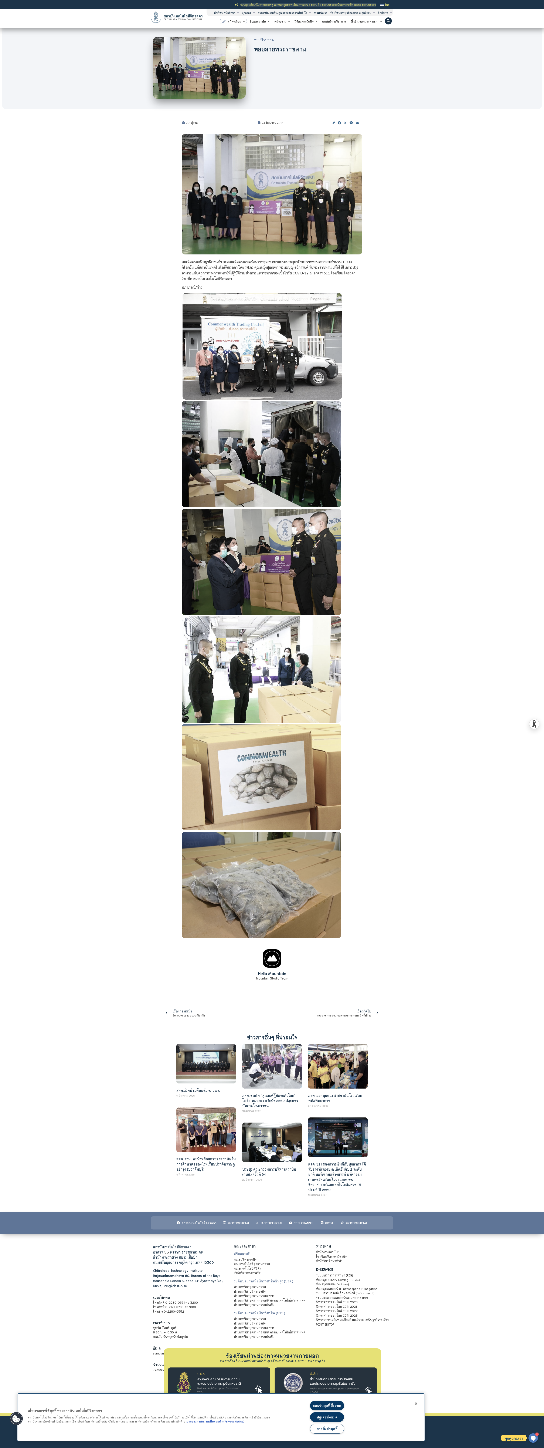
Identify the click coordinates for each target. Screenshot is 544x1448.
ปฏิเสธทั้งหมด (327, 1417)
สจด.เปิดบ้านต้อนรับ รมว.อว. (198, 1090)
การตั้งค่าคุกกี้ (327, 1429)
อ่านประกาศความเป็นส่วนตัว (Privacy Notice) (215, 1421)
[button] (388, 20)
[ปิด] (416, 1403)
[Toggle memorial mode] (534, 724)
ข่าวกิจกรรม (264, 39)
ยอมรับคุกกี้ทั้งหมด (327, 1406)
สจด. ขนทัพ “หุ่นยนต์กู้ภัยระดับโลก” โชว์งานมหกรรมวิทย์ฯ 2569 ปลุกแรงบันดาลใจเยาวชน (270, 1100)
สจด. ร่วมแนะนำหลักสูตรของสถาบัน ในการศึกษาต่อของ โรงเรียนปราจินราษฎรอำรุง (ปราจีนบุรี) (206, 1164)
